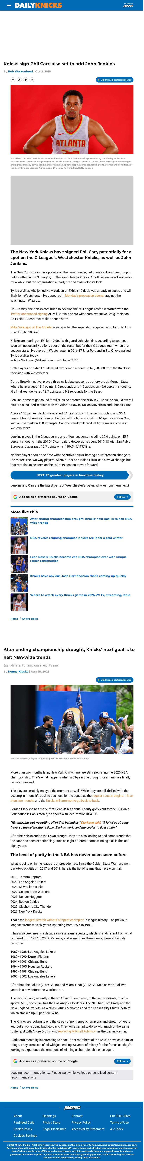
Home (14, 618)
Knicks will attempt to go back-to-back (72, 800)
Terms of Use (119, 1122)
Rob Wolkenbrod (20, 71)
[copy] (32, 79)
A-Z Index (116, 1129)
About (18, 1116)
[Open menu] (9, 5)
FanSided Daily (24, 1122)
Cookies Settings (25, 1135)
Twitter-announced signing (29, 314)
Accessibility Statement (87, 1129)
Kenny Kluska (18, 671)
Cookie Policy (23, 1129)
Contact (77, 1116)
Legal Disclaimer (54, 1129)
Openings (49, 1116)
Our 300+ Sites (120, 1116)
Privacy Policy (81, 1122)
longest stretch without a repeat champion (54, 920)
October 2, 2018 (69, 360)
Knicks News (30, 618)
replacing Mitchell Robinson (77, 1031)
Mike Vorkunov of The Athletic (31, 327)
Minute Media (22, 1145)
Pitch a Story (51, 1122)
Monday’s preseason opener (84, 295)
